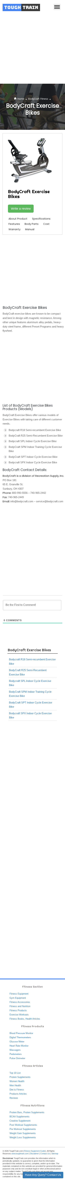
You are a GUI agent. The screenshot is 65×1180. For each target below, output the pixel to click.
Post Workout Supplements (23, 1125)
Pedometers (16, 1054)
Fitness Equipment (19, 993)
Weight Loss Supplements (23, 1137)
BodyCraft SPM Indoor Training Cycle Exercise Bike (30, 693)
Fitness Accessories (20, 1002)
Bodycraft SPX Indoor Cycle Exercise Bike (30, 715)
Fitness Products (18, 1010)
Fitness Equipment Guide (34, 1151)
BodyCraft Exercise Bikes (29, 650)
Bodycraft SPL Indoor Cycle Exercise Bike (30, 683)
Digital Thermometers (20, 1037)
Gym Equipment (18, 998)
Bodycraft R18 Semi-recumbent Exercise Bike (32, 661)
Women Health (17, 1081)
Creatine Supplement (20, 1120)
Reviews (14, 1098)
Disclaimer (34, 1154)
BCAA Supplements (19, 1116)
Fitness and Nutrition (20, 1006)
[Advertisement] (32, 49)
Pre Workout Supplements (23, 1129)
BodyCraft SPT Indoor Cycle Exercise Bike (30, 704)
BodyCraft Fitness (38, 98)
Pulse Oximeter (17, 1058)
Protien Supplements (33, 1112)
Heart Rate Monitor (19, 1045)
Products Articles (18, 1093)
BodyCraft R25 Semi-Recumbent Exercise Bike (27, 672)
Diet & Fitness (17, 1089)
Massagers (15, 1050)
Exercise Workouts (19, 1014)
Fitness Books (17, 1018)
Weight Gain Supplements (23, 1133)
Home (20, 98)
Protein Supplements (20, 1077)
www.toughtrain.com (19, 1154)
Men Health (15, 1085)
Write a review (21, 208)
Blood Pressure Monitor (21, 1033)
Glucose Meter (17, 1041)
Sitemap (54, 1154)
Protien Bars (16, 1112)
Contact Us (45, 1154)
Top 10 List (15, 1073)
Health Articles (32, 1018)
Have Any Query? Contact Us (43, 1174)
